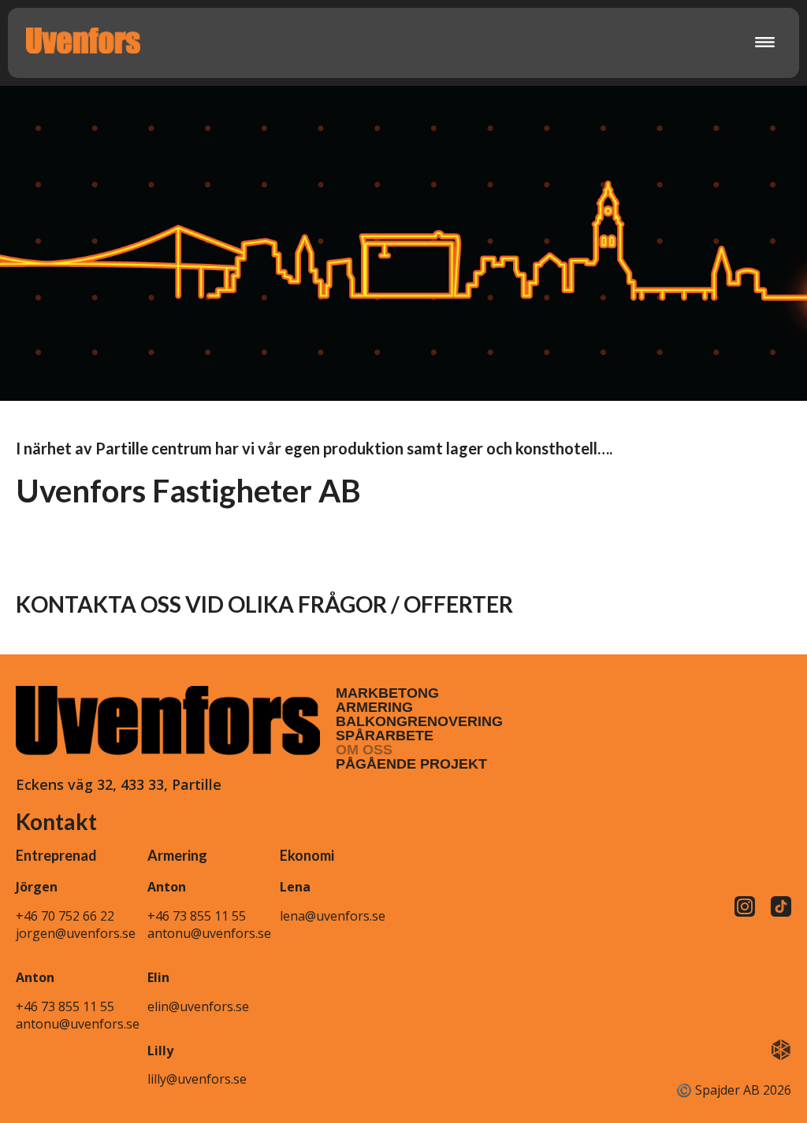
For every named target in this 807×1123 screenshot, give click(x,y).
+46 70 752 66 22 (65, 916)
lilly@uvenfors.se (197, 1079)
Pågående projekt (411, 764)
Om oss (364, 750)
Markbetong (387, 693)
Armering (374, 707)
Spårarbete (384, 735)
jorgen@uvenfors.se (76, 933)
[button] (765, 43)
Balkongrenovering (419, 721)
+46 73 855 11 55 (65, 1006)
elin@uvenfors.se (198, 1006)
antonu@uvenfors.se (77, 1023)
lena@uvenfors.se (332, 916)
